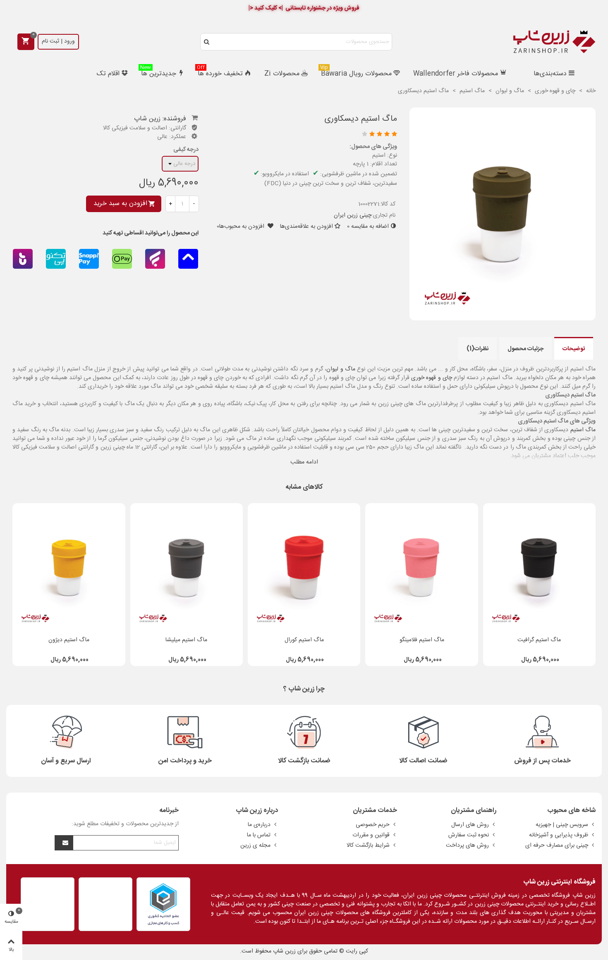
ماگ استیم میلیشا (186, 640)
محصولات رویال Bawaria (356, 73)
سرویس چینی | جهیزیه (562, 825)
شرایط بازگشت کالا (368, 845)
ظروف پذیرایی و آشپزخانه (558, 835)
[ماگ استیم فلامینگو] (421, 567)
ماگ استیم (583, 430)
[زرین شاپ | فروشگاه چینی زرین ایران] (554, 41)
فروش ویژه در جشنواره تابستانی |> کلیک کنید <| (304, 8)
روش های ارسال (470, 825)
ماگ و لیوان (340, 369)
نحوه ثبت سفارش (468, 835)
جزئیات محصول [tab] (525, 349)
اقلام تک (108, 73)
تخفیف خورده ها (220, 73)
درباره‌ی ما (259, 825)
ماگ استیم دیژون (68, 640)
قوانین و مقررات (371, 835)
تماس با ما (258, 835)
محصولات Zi (281, 73)
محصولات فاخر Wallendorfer (455, 73)
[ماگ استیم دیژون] (68, 567)
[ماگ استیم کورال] (304, 567)
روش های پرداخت (467, 845)
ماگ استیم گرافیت (539, 640)
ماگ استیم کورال (304, 640)
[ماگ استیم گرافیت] (539, 567)
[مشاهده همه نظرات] (305, 135)
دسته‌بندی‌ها (550, 73)
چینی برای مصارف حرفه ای (556, 845)
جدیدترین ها (158, 73)
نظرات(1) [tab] (477, 349)
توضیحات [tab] (574, 349)
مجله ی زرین (255, 845)
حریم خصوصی (373, 825)
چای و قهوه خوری (431, 378)
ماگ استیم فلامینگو (422, 640)
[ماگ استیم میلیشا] (186, 567)
